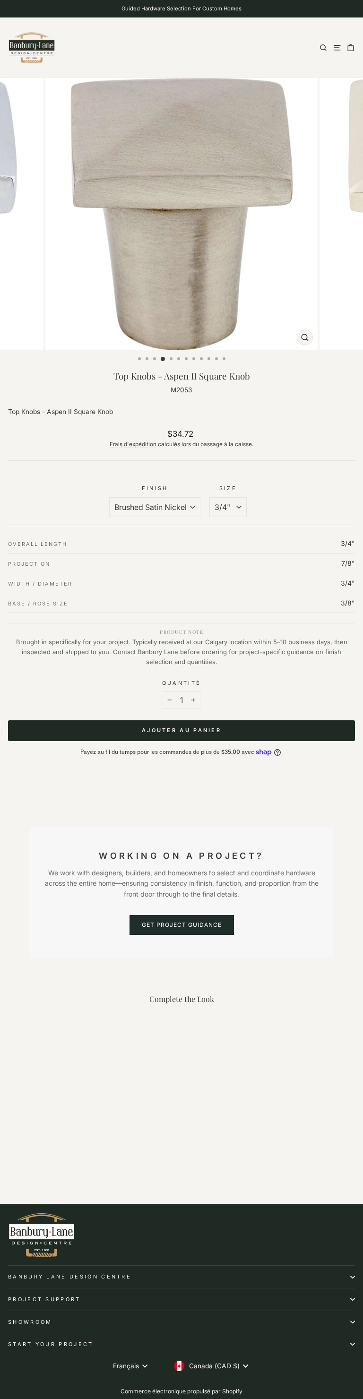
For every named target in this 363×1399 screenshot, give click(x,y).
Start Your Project (51, 1344)
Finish (155, 488)
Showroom (30, 1322)
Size (228, 488)
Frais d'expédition (133, 444)
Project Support (44, 1299)
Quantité (181, 683)
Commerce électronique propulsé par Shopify (181, 1391)
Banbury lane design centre (69, 1276)
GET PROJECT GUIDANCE (182, 924)
